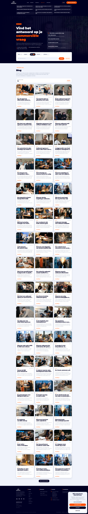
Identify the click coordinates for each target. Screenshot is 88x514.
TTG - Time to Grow (19, 506)
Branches (37, 2)
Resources (42, 2)
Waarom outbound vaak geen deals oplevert (25, 9)
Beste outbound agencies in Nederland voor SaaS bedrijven (25, 6)
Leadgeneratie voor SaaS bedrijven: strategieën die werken (23, 13)
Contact (30, 503)
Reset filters (68, 58)
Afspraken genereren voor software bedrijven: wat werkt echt (62, 6)
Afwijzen (78, 507)
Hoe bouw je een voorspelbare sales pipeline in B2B (44, 13)
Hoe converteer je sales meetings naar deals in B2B (44, 10)
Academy (30, 498)
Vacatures (30, 501)
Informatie (48, 2)
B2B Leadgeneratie (43, 491)
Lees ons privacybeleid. (78, 501)
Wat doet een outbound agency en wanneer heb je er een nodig (43, 6)
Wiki (29, 496)
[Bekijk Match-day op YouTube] (24, 499)
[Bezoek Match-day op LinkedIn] (17, 499)
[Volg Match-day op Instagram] (19, 499)
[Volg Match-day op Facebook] (21, 499)
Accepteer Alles (77, 504)
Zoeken (61, 58)
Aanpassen (77, 510)
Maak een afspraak (71, 2)
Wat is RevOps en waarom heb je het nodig (61, 12)
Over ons (30, 493)
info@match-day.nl (55, 499)
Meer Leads (42, 493)
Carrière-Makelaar (19, 505)
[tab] (20, 54)
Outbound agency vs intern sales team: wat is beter (62, 10)
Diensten (31, 2)
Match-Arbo (18, 507)
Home (28, 2)
